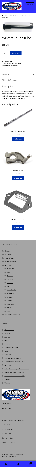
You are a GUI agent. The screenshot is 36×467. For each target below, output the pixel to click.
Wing (8, 311)
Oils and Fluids (9, 258)
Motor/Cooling (11, 290)
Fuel (8, 286)
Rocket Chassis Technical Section (15, 362)
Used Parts (8, 379)
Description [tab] (6, 74)
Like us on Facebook (8, 442)
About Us (7, 333)
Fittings (7, 251)
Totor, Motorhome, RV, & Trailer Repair (17, 369)
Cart (27, 462)
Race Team (8, 354)
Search (18, 464)
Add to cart (15, 53)
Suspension (10, 304)
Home (5, 15)
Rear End (23, 15)
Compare (7, 337)
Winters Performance (12, 65)
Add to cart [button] (18, 139)
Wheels (9, 308)
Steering (9, 300)
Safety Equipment (10, 261)
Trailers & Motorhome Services (14, 372)
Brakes (9, 272)
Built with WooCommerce (10, 456)
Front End (10, 283)
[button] (31, 24)
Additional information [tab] (9, 80)
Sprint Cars (16, 15)
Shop (10, 15)
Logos (6, 351)
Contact (7, 344)
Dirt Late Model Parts (11, 347)
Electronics (10, 279)
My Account (6, 464)
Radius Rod (10, 293)
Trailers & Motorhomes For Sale (15, 376)
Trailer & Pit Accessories (12, 315)
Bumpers (10, 276)
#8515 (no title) (9, 330)
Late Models (8, 254)
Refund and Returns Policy (13, 358)
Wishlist (7, 383)
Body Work (10, 269)
